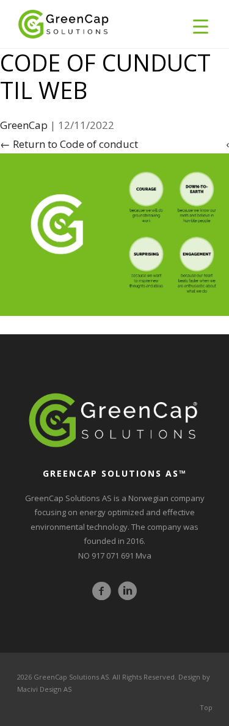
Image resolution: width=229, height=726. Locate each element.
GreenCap (24, 125)
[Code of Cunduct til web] (114, 234)
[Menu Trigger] (200, 26)
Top (206, 707)
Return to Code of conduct (69, 144)
